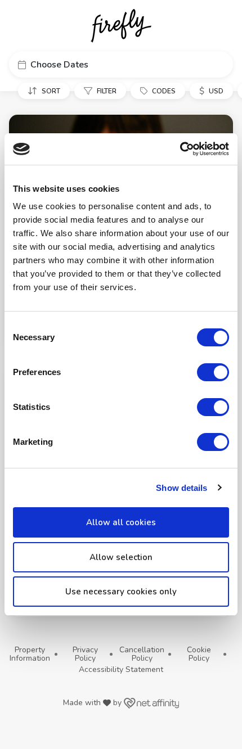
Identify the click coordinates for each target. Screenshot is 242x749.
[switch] (213, 372)
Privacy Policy (85, 654)
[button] (121, 64)
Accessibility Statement (121, 669)
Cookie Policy (199, 654)
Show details (181, 488)
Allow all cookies (121, 522)
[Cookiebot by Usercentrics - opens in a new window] (180, 149)
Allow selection (121, 557)
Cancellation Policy (141, 654)
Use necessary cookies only (121, 591)
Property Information (30, 654)
